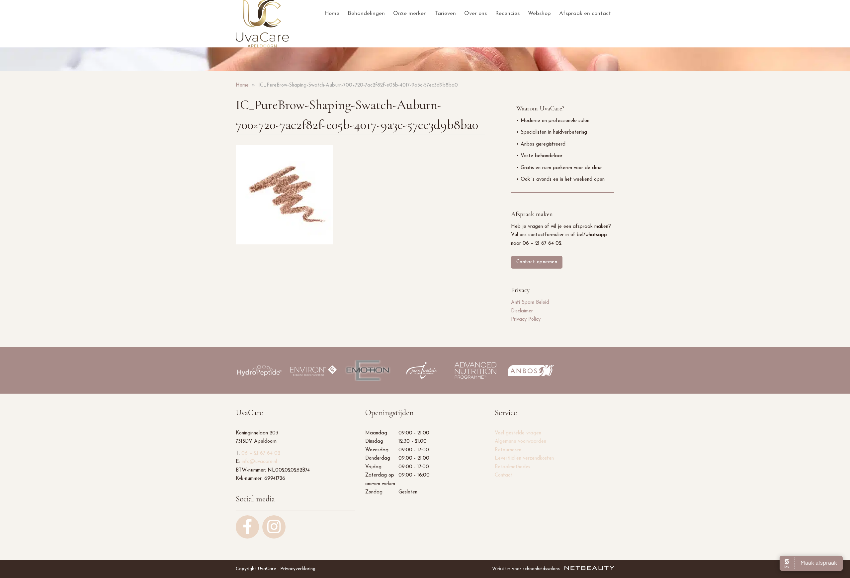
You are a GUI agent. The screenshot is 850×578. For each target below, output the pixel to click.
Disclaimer (522, 311)
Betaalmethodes (512, 467)
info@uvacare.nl (259, 461)
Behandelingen (366, 13)
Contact (503, 475)
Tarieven (445, 13)
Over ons (475, 13)
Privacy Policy (526, 319)
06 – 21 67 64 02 (260, 453)
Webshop (539, 13)
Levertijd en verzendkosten (524, 458)
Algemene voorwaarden (520, 441)
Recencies (507, 13)
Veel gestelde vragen (518, 433)
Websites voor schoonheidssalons (526, 568)
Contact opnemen (536, 262)
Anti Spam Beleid (530, 302)
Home (331, 13)
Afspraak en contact (585, 13)
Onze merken (410, 13)
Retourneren (508, 450)
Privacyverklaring (297, 568)
